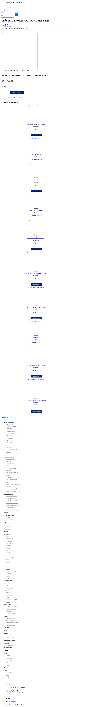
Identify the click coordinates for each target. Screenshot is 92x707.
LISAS (7, 524)
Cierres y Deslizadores (9, 515)
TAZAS (7, 475)
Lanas (5, 630)
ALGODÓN (8, 672)
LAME (7, 675)
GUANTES (8, 590)
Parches (6, 633)
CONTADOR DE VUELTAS (12, 505)
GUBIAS (8, 552)
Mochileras (8, 529)
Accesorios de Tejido (8, 494)
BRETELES (8, 486)
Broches (6, 512)
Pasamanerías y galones (9, 640)
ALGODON (8, 655)
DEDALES (8, 445)
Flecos (5, 670)
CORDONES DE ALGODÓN (12, 622)
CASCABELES (9, 543)
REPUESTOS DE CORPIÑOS (13, 484)
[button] (2, 12)
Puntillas (6, 653)
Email (20, 97)
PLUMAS (8, 566)
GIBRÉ (7, 536)
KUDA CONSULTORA (19, 704)
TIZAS (7, 454)
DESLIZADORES (10, 519)
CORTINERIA (9, 595)
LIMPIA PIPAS (9, 573)
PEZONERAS (9, 477)
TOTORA (8, 576)
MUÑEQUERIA (9, 559)
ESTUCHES (8, 545)
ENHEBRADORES (10, 447)
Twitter (8, 97)
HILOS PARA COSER (11, 609)
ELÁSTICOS (9, 86)
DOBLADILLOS (10, 638)
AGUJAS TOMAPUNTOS (12, 503)
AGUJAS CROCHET (11, 498)
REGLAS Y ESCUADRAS (12, 449)
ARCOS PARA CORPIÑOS (12, 489)
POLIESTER (9, 658)
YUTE (7, 679)
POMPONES (9, 592)
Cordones (6, 616)
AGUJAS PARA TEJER (11, 500)
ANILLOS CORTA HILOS (12, 433)
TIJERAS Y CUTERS (11, 571)
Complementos (7, 583)
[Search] (16, 14)
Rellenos (6, 667)
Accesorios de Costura (9, 422)
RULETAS (8, 452)
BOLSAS (8, 602)
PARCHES (8, 635)
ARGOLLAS (9, 585)
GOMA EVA (9, 550)
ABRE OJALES (9, 424)
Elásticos (6, 531)
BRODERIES (9, 660)
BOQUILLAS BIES (10, 431)
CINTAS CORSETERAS (11, 491)
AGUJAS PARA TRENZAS (12, 510)
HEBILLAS (8, 597)
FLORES (8, 578)
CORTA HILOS (9, 440)
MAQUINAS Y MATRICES (12, 599)
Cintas (5, 522)
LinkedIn (12, 97)
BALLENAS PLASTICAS (12, 472)
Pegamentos (6, 643)
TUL (7, 662)
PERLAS (8, 562)
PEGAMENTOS (9, 645)
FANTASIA (8, 526)
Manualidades (7, 534)
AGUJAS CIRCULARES (11, 496)
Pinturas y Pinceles (8, 647)
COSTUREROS (9, 442)
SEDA (7, 677)
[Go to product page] (36, 112)
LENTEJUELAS (9, 557)
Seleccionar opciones (36, 159)
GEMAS (8, 548)
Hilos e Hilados (7, 604)
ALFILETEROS (9, 428)
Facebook (4, 97)
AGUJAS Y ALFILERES (11, 426)
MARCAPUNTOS (10, 507)
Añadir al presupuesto (17, 92)
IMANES (8, 555)
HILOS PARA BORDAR (11, 606)
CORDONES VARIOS (11, 625)
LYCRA (7, 665)
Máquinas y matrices (8, 580)
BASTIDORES (9, 588)
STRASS (8, 569)
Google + (16, 97)
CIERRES (8, 517)
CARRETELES (9, 435)
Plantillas (6, 650)
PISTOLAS (8, 564)
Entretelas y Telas (8, 627)
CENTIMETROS (10, 438)
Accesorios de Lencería (9, 457)
